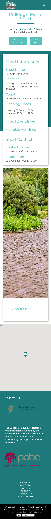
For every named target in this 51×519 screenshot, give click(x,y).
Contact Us (25, 491)
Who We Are (25, 485)
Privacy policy (28, 515)
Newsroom (25, 488)
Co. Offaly (34, 29)
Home (12, 29)
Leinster (22, 29)
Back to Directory (18, 41)
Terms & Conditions (25, 497)
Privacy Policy (25, 494)
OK (18, 515)
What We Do (25, 482)
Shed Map (35, 41)
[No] (48, 511)
